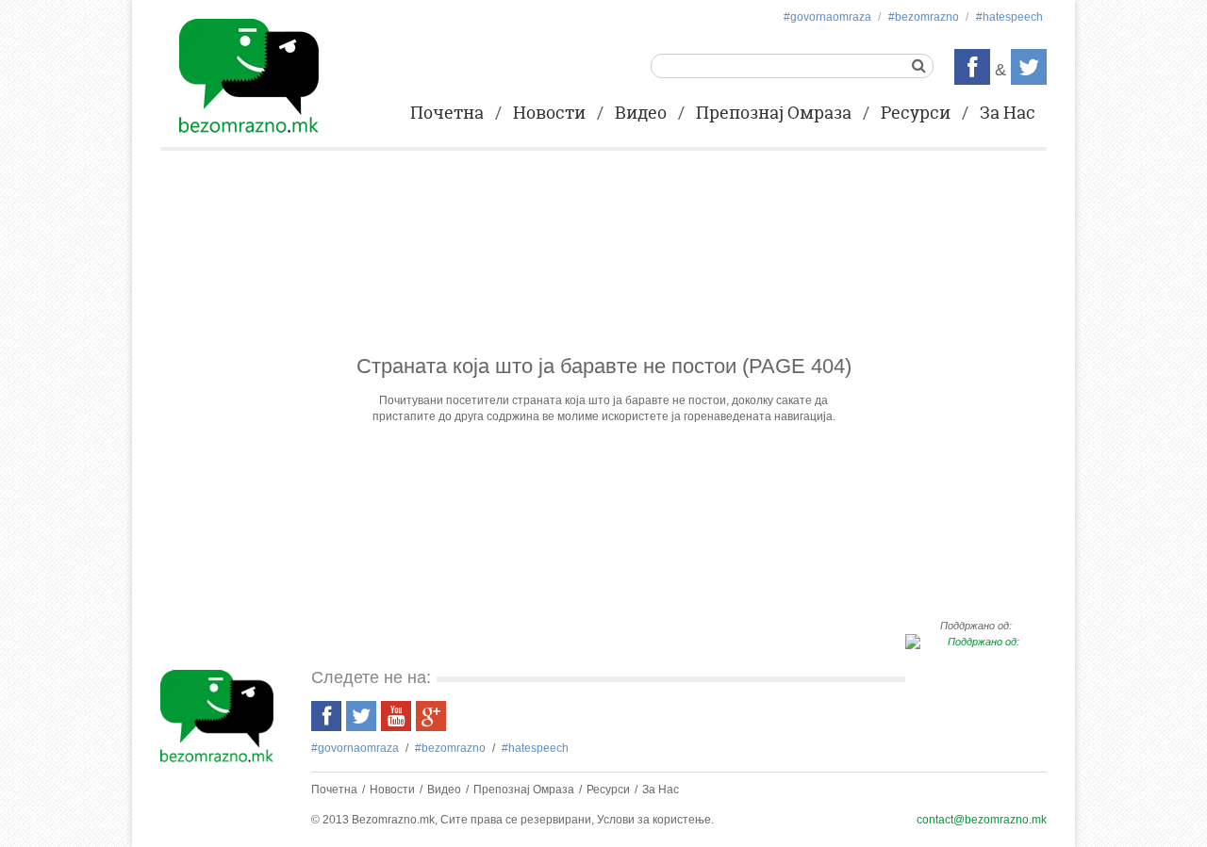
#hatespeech (1009, 17)
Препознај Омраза (774, 114)
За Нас (1007, 114)
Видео (641, 114)
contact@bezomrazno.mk (982, 819)
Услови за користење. (655, 819)
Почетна (447, 114)
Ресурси (916, 114)
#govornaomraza (827, 17)
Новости (549, 114)
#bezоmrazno (923, 17)
